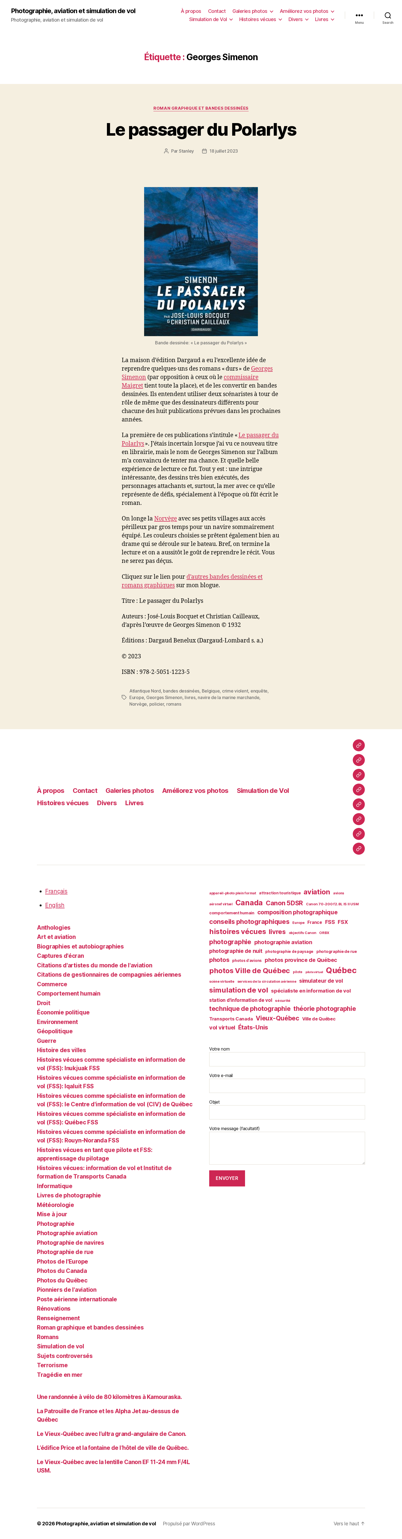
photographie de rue (336, 951)
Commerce (52, 984)
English (55, 905)
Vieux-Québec (277, 1018)
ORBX (324, 932)
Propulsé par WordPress (189, 1523)
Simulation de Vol (208, 19)
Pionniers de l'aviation (67, 1289)
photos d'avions (247, 960)
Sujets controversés (65, 1355)
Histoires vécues (257, 19)
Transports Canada (231, 1019)
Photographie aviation (67, 1233)
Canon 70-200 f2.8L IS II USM (332, 904)
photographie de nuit (236, 951)
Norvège (165, 518)
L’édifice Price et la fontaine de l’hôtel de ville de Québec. (113, 1447)
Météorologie (55, 1204)
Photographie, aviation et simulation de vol (73, 11)
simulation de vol (238, 990)
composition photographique (297, 912)
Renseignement (58, 1318)
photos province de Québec (301, 960)
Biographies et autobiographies (80, 946)
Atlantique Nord (145, 691)
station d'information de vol (240, 1000)
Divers (296, 19)
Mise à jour (52, 1214)
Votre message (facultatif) (234, 1128)
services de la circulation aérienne (266, 981)
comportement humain (231, 912)
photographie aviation (283, 942)
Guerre (46, 1040)
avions (338, 893)
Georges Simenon (164, 697)
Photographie (55, 1223)
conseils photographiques (249, 922)
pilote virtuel (314, 972)
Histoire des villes (61, 1050)
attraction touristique (280, 893)
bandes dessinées (181, 691)
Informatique (54, 1186)
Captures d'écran (60, 955)
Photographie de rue (65, 1252)
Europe (136, 697)
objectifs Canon (302, 932)
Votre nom (219, 1049)
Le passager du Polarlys (201, 129)
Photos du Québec (62, 1280)
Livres (321, 19)
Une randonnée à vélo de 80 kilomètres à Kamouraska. (109, 1396)
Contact (217, 11)
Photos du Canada (62, 1270)
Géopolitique (55, 1031)
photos (219, 959)
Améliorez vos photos (304, 11)
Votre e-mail (221, 1075)
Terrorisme (52, 1365)
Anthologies (54, 927)
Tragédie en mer (60, 1374)
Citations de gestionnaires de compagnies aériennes (109, 974)
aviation (317, 892)
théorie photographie (324, 1009)
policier (156, 704)
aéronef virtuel (220, 904)
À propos (191, 11)
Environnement (57, 1022)
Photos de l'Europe (62, 1261)
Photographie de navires (70, 1242)
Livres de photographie (69, 1195)
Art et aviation (56, 936)
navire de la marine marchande (228, 697)
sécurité (282, 1000)
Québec (341, 970)
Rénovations (54, 1308)
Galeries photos (249, 11)
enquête (258, 691)
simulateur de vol (321, 980)
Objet (214, 1102)
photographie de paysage (289, 951)
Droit (43, 1003)
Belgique (211, 691)
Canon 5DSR (284, 903)
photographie (230, 942)
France (314, 922)
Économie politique (63, 1012)
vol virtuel (222, 1027)
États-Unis (253, 1027)
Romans (48, 1337)
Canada (249, 902)
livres (190, 697)
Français (56, 891)
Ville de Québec (319, 1019)
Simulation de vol (60, 1346)
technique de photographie (249, 1009)
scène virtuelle (221, 981)
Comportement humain (68, 993)
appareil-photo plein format (232, 893)
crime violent (235, 691)
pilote (297, 972)
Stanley (186, 151)
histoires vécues (237, 931)
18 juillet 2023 (223, 151)
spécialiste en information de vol (311, 991)
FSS (330, 922)
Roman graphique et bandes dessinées (200, 108)
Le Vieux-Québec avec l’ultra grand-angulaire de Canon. (112, 1433)
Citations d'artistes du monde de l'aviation (94, 965)
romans (173, 704)
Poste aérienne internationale (77, 1299)
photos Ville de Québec (249, 970)
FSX (343, 922)
